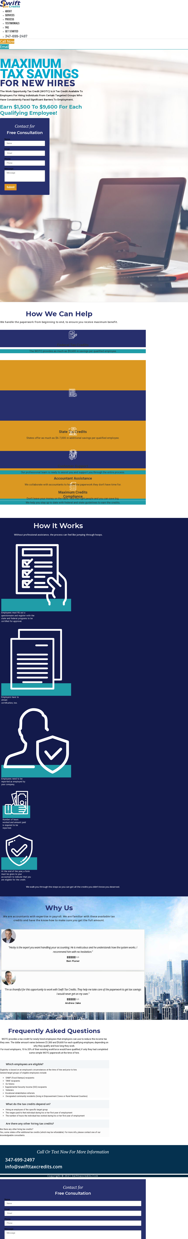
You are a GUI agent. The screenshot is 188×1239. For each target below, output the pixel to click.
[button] (7, 41)
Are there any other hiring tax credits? (30, 1123)
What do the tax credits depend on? (28, 1104)
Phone (7, 159)
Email (7, 149)
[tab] (54, 1064)
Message (8, 169)
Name (7, 139)
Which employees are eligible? (24, 1064)
